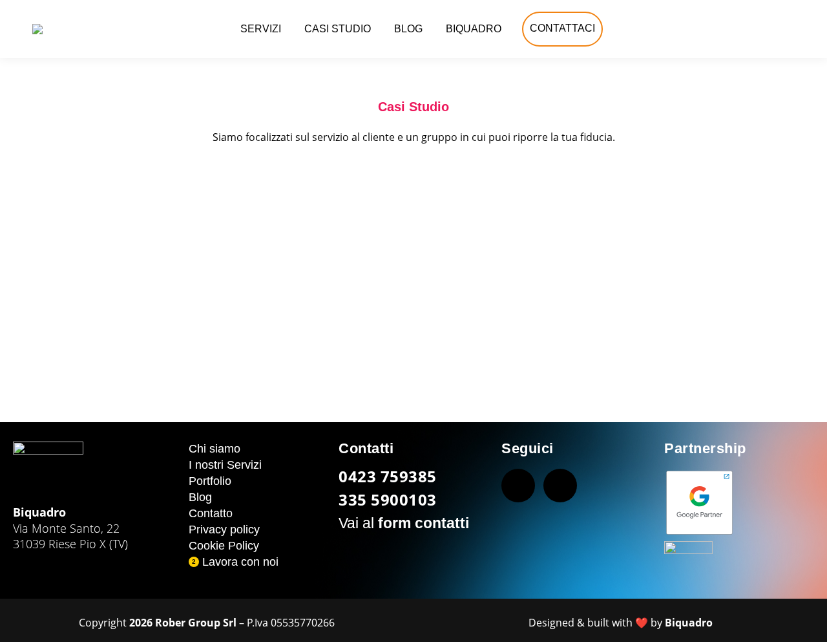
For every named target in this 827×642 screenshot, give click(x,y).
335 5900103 (388, 499)
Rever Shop (413, 331)
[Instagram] (560, 485)
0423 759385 (388, 476)
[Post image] (144, 280)
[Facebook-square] (518, 485)
